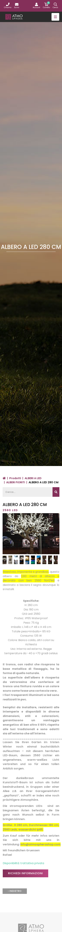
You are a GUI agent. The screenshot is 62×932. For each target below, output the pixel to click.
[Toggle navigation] (55, 17)
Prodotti (15, 478)
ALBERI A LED (33, 478)
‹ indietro (15, 891)
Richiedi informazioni (25, 873)
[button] (36, 6)
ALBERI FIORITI (15, 482)
